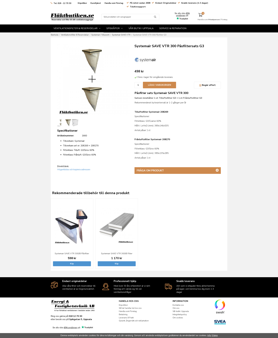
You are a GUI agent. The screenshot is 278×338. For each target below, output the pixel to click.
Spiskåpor (113, 28)
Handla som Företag (114, 3)
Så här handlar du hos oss (130, 308)
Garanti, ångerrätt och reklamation (134, 320)
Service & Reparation (172, 28)
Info (209, 335)
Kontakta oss (178, 305)
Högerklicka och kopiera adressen (73, 169)
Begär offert (208, 85)
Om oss (176, 308)
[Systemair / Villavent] (145, 59)
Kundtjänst (95, 3)
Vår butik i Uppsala (141, 28)
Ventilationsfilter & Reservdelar (75, 28)
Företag (224, 19)
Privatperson (214, 19)
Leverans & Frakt (126, 317)
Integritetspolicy (180, 314)
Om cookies (178, 317)
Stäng (215, 335)
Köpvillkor (82, 3)
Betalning (123, 314)
